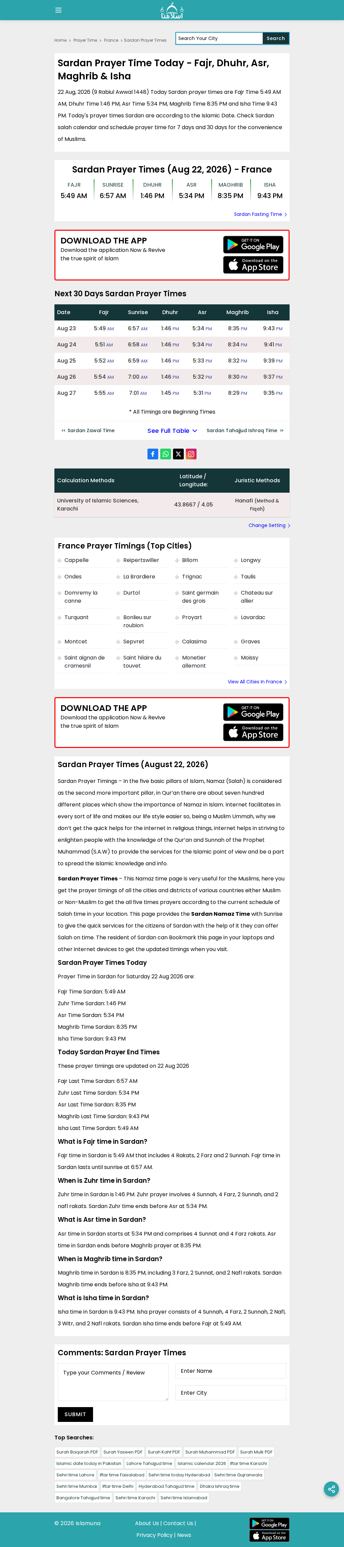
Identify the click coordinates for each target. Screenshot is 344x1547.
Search (276, 38)
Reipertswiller (141, 560)
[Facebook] (152, 454)
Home (60, 40)
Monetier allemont (194, 662)
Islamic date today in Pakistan (88, 1463)
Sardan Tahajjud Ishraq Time (242, 430)
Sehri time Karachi (135, 1498)
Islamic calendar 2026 (202, 1463)
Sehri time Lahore (75, 1475)
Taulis (248, 576)
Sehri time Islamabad (184, 1498)
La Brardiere (139, 576)
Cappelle (76, 560)
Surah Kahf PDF (164, 1452)
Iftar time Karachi (248, 1463)
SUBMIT (75, 1414)
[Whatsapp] (165, 454)
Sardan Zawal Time (91, 430)
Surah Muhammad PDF (210, 1452)
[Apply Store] (253, 265)
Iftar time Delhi (117, 1486)
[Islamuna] (172, 10)
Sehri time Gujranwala (238, 1475)
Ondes (73, 576)
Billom (190, 560)
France (111, 40)
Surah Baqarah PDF (77, 1452)
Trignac (192, 576)
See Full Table (168, 430)
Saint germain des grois (200, 597)
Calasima (194, 641)
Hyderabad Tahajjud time (167, 1486)
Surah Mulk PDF (256, 1452)
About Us (147, 1523)
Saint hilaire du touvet (142, 662)
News (184, 1535)
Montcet (75, 641)
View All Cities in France (255, 681)
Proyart (192, 617)
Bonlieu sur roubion (137, 621)
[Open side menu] (57, 10)
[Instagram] (191, 454)
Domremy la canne (80, 597)
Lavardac (253, 617)
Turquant (76, 617)
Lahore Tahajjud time (149, 1463)
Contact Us (178, 1523)
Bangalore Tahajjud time (83, 1498)
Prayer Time (85, 40)
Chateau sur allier (257, 597)
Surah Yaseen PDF (122, 1452)
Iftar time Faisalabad (122, 1475)
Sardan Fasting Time (258, 214)
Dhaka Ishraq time (220, 1486)
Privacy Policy (154, 1535)
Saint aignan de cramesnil (84, 662)
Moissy (249, 658)
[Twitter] (178, 454)
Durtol (131, 593)
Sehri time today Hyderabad (179, 1475)
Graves (250, 641)
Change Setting (267, 525)
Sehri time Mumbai (76, 1486)
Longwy (251, 560)
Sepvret (133, 641)
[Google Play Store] (253, 245)
